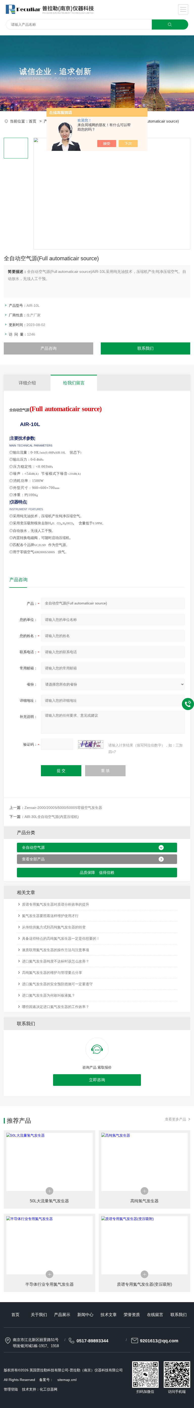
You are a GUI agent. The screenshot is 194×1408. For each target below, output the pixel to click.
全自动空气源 (33, 847)
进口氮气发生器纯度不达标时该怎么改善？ (55, 961)
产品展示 (62, 1314)
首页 (33, 121)
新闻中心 (85, 1314)
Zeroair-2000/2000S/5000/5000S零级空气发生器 (63, 808)
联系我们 (145, 348)
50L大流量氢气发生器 (49, 1201)
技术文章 (109, 1314)
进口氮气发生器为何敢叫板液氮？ (48, 995)
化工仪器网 (48, 1389)
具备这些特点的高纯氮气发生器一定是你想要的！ (61, 938)
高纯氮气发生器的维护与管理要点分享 (52, 973)
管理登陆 (11, 1389)
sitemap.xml (67, 1380)
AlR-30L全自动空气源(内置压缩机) (52, 817)
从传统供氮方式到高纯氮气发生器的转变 (54, 927)
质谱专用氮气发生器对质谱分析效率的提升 (55, 904)
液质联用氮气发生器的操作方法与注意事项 (55, 950)
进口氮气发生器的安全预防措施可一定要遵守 (57, 984)
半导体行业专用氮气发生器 (49, 1284)
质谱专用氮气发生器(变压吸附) (144, 1284)
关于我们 (39, 1314)
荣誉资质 (132, 1314)
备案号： (46, 1380)
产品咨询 (48, 348)
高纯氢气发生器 (144, 1201)
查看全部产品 (33, 859)
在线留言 (155, 1314)
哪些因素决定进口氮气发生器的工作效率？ (55, 1007)
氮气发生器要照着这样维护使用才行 (50, 916)
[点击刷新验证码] (90, 744)
